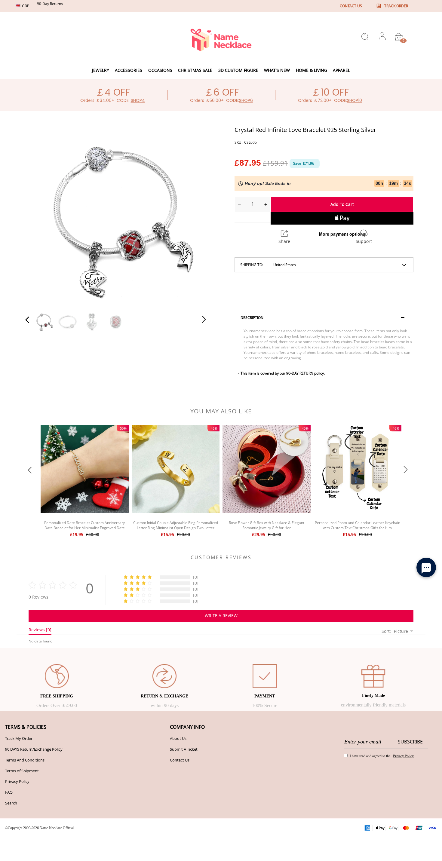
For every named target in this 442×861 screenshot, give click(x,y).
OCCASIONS (160, 70)
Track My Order (18, 738)
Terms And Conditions (25, 760)
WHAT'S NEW (277, 70)
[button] (39, 215)
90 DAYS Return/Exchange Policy (34, 749)
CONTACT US (351, 5)
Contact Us (179, 760)
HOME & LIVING (311, 70)
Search (11, 803)
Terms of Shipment (22, 771)
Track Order (396, 5)
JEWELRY (100, 70)
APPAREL (341, 70)
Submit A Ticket (184, 749)
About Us (178, 738)
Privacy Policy (17, 781)
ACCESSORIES (128, 70)
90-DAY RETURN (299, 373)
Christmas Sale (195, 70)
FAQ (9, 792)
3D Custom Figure (238, 70)
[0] (399, 37)
